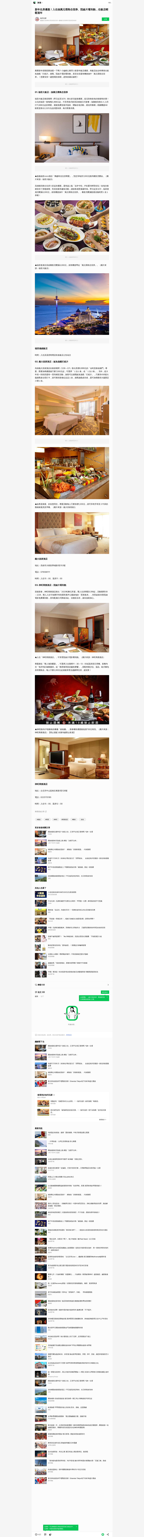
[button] (38, 1534)
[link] (45, 1534)
